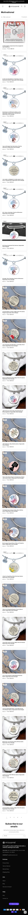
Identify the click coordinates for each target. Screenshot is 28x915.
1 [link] (6, 817)
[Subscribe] (23, 835)
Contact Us (5, 898)
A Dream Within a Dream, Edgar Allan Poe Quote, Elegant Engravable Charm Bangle (13, 312)
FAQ (4, 895)
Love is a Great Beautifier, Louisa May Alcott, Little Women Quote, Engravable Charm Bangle (13, 709)
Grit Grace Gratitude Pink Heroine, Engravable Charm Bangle (13, 246)
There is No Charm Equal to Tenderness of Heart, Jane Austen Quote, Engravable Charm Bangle (13, 478)
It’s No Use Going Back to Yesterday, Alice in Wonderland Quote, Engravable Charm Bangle (12, 79)
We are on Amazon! (7, 886)
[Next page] (21, 817)
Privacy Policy (6, 863)
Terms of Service (6, 866)
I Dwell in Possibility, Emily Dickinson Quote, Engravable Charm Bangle (12, 577)
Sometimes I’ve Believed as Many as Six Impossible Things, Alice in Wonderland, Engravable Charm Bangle (11, 113)
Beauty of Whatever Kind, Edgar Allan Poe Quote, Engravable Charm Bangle (13, 378)
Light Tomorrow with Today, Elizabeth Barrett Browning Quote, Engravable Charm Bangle (12, 411)
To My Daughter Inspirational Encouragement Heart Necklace (12, 46)
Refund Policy (6, 869)
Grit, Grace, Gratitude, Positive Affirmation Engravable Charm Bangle (12, 213)
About (4, 880)
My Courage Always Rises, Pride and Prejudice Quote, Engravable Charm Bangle (13, 544)
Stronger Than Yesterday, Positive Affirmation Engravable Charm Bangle (12, 279)
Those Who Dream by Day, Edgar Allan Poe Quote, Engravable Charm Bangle (13, 643)
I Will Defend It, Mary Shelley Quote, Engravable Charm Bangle (13, 444)
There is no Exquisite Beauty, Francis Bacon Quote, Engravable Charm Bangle (12, 610)
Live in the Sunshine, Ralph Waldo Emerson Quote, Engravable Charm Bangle (12, 676)
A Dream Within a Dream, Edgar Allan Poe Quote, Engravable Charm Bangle (13, 808)
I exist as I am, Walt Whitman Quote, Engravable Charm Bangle (13, 775)
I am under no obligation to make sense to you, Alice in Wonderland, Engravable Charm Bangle (13, 180)
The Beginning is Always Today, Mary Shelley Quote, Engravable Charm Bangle (12, 511)
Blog (4, 883)
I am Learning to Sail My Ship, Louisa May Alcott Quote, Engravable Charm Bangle (13, 345)
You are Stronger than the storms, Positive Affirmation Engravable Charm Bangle (12, 147)
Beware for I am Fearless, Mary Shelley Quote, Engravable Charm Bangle (13, 742)
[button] (2, 6)
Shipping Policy (6, 872)
